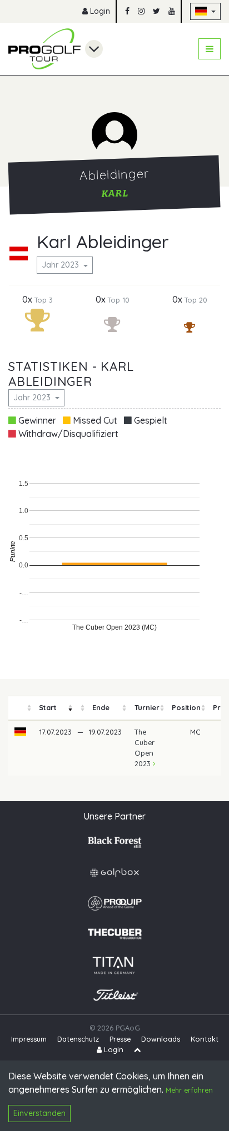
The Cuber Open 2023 (145, 747)
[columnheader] (20, 708)
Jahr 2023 (61, 265)
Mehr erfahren (189, 1089)
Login (99, 11)
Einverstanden (39, 1113)
